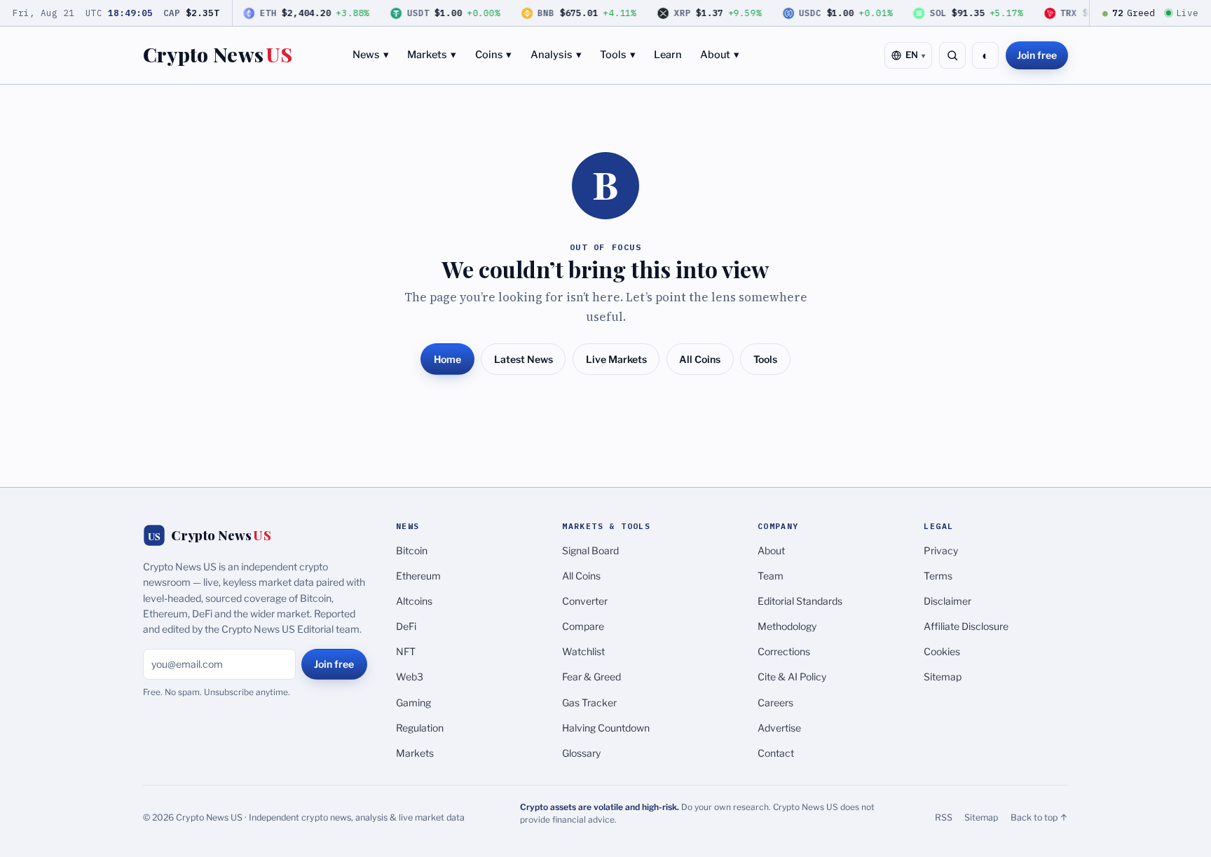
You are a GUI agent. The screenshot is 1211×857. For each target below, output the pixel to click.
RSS (943, 817)
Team (771, 576)
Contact (776, 753)
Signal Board (590, 550)
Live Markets (616, 359)
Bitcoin (411, 550)
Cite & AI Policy (792, 677)
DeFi (406, 626)
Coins (493, 54)
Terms (938, 576)
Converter (585, 601)
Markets (431, 54)
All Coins (699, 359)
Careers (775, 702)
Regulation (420, 728)
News (371, 54)
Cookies (942, 651)
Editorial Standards (800, 601)
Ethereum (418, 576)
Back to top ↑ (1039, 817)
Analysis (556, 54)
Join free (1037, 55)
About (719, 54)
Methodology (787, 626)
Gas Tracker (589, 702)
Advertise (779, 728)
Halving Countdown (606, 728)
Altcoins (414, 601)
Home (447, 359)
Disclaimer (947, 601)
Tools (618, 54)
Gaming (413, 702)
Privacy (941, 550)
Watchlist (583, 651)
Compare (583, 626)
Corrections (784, 651)
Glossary (581, 753)
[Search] (952, 55)
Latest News (523, 359)
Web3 (409, 677)
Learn (668, 54)
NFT (406, 651)
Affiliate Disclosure (966, 626)
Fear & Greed (591, 677)
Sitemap (943, 677)
